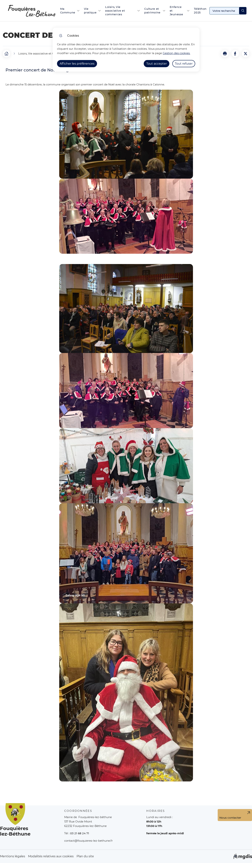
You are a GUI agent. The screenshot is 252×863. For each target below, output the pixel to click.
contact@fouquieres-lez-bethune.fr (88, 840)
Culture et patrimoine (152, 10)
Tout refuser (184, 63)
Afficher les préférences (77, 63)
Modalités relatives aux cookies (51, 856)
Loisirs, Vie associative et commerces (115, 10)
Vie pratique (90, 10)
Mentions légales (12, 856)
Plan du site (85, 856)
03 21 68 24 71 (79, 833)
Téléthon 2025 (200, 10)
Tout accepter (156, 63)
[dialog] (126, 50)
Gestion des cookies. (176, 53)
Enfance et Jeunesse (176, 10)
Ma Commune (67, 10)
